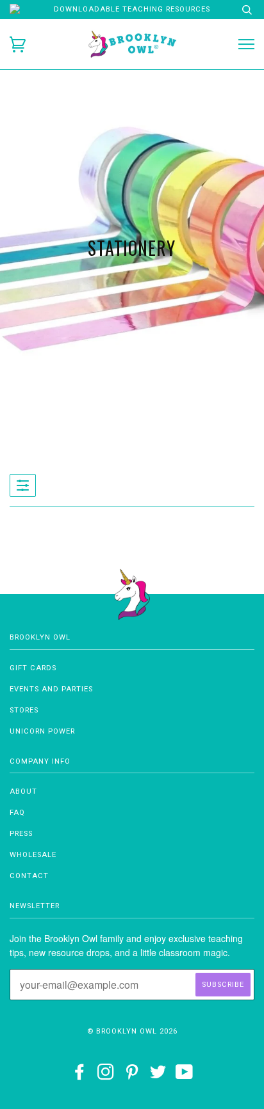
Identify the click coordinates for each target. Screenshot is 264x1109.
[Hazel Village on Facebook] (79, 1076)
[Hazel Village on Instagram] (106, 1076)
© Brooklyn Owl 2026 (132, 1031)
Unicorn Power (42, 731)
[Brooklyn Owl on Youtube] (185, 1076)
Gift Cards (33, 668)
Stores (24, 710)
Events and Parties (51, 689)
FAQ (17, 812)
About (23, 791)
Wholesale (33, 855)
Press (21, 834)
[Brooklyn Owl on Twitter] (158, 1076)
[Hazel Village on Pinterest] (132, 1076)
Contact (29, 876)
